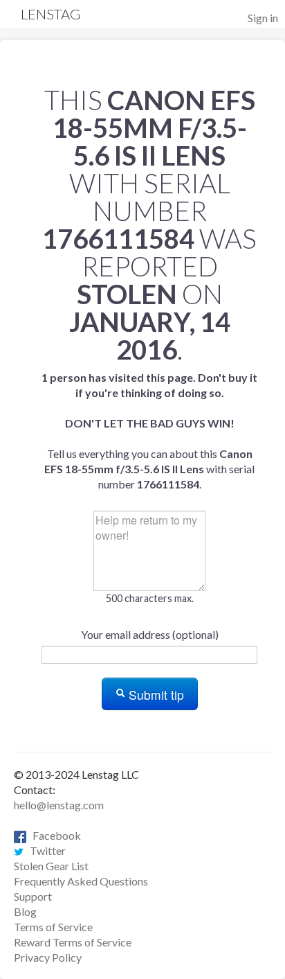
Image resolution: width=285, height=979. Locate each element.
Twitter (45, 850)
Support (33, 896)
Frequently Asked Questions (81, 881)
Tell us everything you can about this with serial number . (149, 431)
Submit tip (154, 694)
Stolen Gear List (51, 865)
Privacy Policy (48, 957)
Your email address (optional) (150, 634)
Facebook (53, 835)
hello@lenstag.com (59, 804)
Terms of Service (53, 926)
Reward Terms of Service (72, 942)
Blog (25, 911)
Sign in (263, 17)
